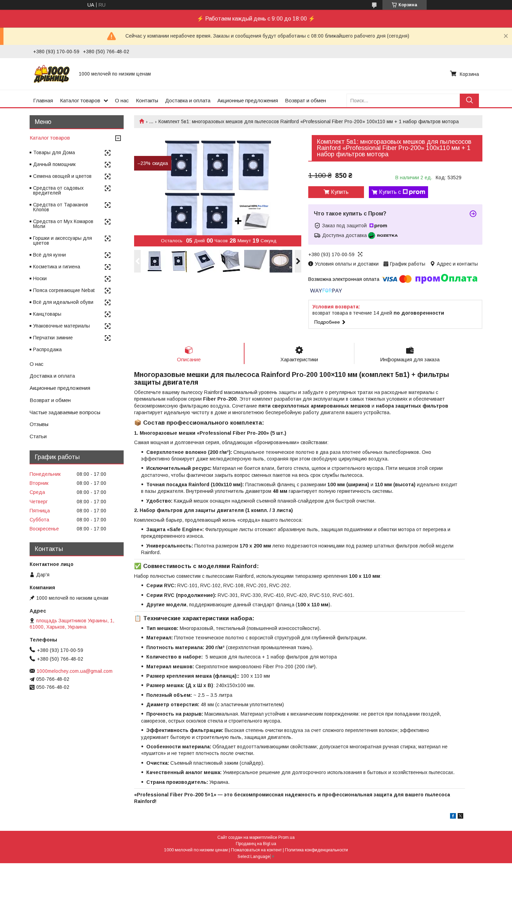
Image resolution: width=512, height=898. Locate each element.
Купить (340, 192)
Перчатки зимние (53, 337)
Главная (43, 100)
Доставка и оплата (187, 100)
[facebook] (453, 817)
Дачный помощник (54, 164)
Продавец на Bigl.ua (256, 843)
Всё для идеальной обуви (63, 302)
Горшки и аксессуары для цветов (62, 240)
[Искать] (469, 100)
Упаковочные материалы (61, 326)
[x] (460, 817)
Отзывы (39, 424)
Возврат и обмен (305, 100)
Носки (40, 278)
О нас (122, 100)
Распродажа (47, 349)
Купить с (390, 192)
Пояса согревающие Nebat (64, 290)
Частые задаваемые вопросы (65, 412)
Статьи (38, 436)
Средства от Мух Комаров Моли (63, 224)
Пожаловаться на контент (256, 850)
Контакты (147, 100)
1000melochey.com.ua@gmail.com (75, 671)
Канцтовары (47, 314)
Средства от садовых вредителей (58, 190)
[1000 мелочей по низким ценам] (51, 74)
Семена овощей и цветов (62, 176)
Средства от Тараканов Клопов (60, 207)
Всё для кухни (49, 255)
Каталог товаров (80, 100)
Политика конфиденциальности (316, 850)
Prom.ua (286, 837)
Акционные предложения (247, 100)
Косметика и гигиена (56, 266)
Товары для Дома (54, 152)
